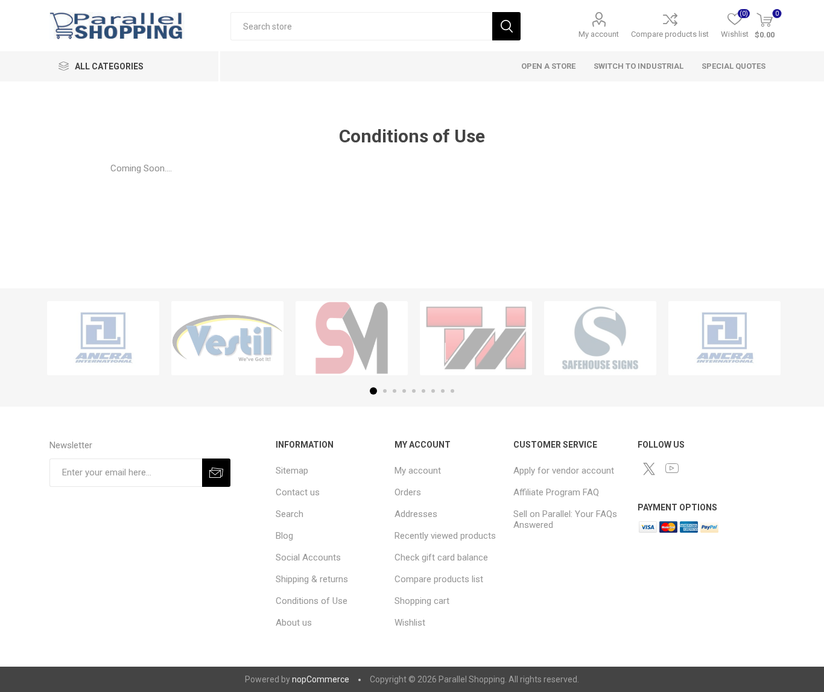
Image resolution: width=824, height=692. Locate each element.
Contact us (298, 492)
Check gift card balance (441, 557)
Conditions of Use (311, 600)
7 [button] (433, 391)
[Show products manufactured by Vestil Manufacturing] (227, 338)
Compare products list (670, 34)
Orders (408, 492)
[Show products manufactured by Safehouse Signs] (600, 338)
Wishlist (410, 622)
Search (506, 26)
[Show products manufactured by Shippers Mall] (352, 338)
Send (216, 473)
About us (294, 622)
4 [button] (404, 391)
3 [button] (394, 391)
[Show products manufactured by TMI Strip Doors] (476, 338)
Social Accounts (308, 557)
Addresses (416, 514)
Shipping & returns (312, 579)
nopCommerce (320, 679)
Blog (284, 535)
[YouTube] (672, 468)
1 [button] (373, 391)
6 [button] (423, 391)
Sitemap (292, 470)
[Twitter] (649, 468)
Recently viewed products (445, 535)
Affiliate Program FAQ (556, 492)
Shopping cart (422, 600)
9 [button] (452, 391)
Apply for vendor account (563, 470)
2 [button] (385, 391)
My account (598, 34)
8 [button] (443, 391)
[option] (103, 338)
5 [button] (414, 391)
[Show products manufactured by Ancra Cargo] (103, 338)
